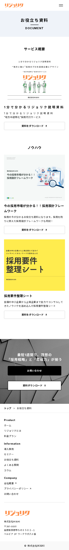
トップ (7, 408)
